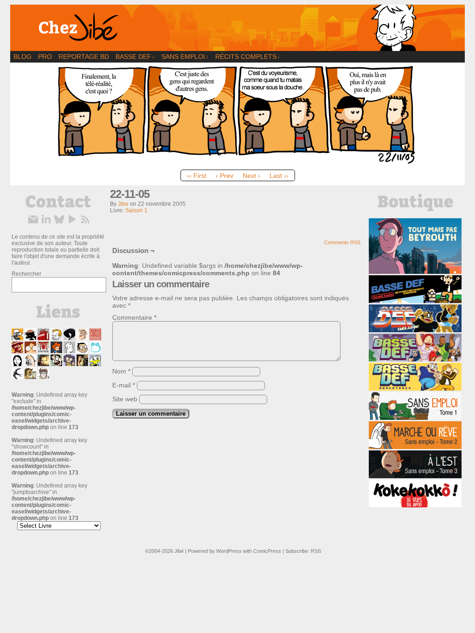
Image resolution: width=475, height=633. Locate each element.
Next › (251, 175)
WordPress (229, 551)
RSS (316, 551)
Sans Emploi (185, 56)
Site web (124, 399)
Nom (121, 371)
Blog (22, 56)
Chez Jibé (237, 28)
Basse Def (135, 56)
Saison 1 (136, 210)
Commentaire (134, 317)
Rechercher (26, 274)
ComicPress (267, 551)
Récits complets (247, 56)
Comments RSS (342, 242)
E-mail (123, 385)
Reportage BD (83, 56)
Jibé (179, 551)
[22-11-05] (237, 163)
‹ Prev (224, 175)
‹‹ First (196, 175)
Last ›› (279, 175)
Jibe (123, 204)
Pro (45, 56)
